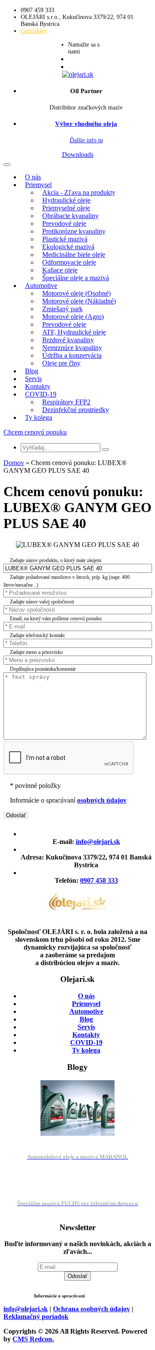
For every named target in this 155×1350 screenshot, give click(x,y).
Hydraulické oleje (66, 200)
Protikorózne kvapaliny (73, 231)
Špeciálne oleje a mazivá (75, 277)
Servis (33, 378)
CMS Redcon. (33, 1339)
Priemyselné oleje (66, 208)
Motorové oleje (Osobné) (76, 293)
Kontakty (37, 386)
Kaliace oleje (60, 270)
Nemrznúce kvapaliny (72, 347)
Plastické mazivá (64, 239)
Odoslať (77, 1276)
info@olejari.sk (98, 841)
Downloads (77, 154)
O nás (33, 177)
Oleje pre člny (61, 363)
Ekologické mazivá (68, 246)
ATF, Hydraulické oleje (74, 332)
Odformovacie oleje (69, 262)
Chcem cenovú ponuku (35, 432)
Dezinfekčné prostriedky (75, 409)
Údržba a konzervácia (72, 355)
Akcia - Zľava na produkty (78, 192)
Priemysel (38, 184)
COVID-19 (40, 394)
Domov (13, 462)
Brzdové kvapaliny (68, 340)
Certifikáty (34, 31)
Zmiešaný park (62, 308)
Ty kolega (38, 417)
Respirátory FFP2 (66, 402)
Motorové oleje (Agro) (73, 316)
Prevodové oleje (64, 223)
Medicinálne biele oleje (73, 254)
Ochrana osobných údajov (91, 1308)
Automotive (41, 285)
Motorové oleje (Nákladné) (79, 301)
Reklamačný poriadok (35, 1316)
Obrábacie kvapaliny (70, 215)
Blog (31, 371)
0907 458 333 (99, 880)
